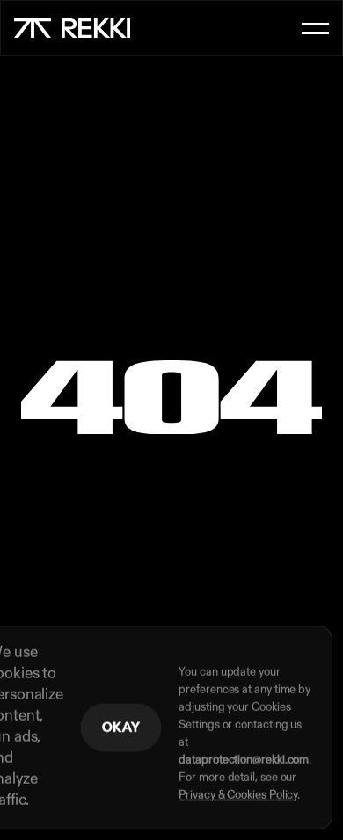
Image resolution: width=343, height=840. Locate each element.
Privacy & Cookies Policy (238, 796)
